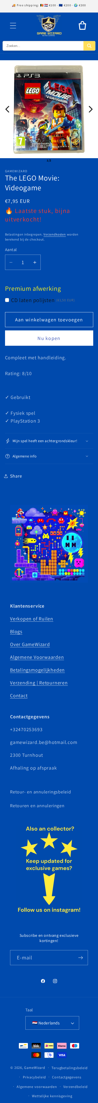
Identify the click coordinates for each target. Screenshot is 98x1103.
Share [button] (16, 476)
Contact (18, 695)
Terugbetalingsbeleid (70, 1067)
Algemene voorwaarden (37, 1086)
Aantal (11, 249)
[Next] (90, 109)
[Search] (89, 45)
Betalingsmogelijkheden (37, 670)
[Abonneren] (80, 957)
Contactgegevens (66, 1077)
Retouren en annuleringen (37, 805)
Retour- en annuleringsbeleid (40, 792)
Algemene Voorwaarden (37, 657)
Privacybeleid (34, 1077)
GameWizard (34, 1067)
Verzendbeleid (75, 1086)
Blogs (16, 631)
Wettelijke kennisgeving (52, 1095)
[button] (13, 25)
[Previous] (7, 109)
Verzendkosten (54, 234)
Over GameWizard (30, 644)
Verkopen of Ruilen (31, 618)
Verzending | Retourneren (39, 682)
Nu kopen (48, 338)
